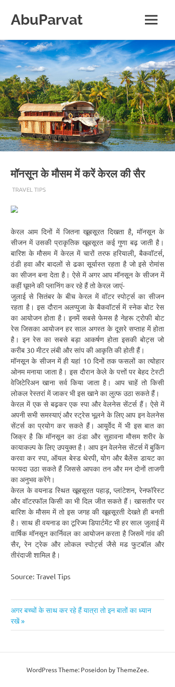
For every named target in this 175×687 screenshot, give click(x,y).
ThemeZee (132, 669)
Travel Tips (29, 189)
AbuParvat (47, 19)
